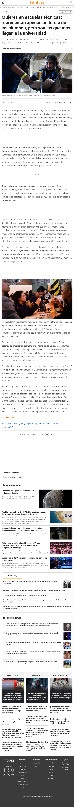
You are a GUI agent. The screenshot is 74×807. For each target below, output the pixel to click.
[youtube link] (4, 774)
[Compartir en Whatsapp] (47, 102)
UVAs (22, 7)
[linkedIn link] (12, 774)
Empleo (37, 766)
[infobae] (37, 3)
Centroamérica (22, 781)
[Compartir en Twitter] (56, 102)
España (23, 769)
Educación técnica (9, 477)
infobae (5, 12)
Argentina (51, 763)
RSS (23, 787)
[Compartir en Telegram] (64, 102)
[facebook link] (4, 770)
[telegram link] (8, 774)
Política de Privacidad (65, 768)
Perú (22, 778)
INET (21, 477)
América (22, 763)
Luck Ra (67, 7)
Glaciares (27, 7)
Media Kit (51, 778)
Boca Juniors (46, 7)
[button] (3, 3)
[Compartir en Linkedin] (60, 102)
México (23, 775)
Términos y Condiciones (65, 763)
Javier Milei (16, 7)
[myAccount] (70, 2)
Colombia (23, 766)
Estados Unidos (22, 772)
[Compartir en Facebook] (51, 102)
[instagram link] (12, 770)
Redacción (37, 763)
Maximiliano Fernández (12, 49)
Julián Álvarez (7, 7)
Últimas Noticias (23, 784)
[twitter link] (8, 770)
